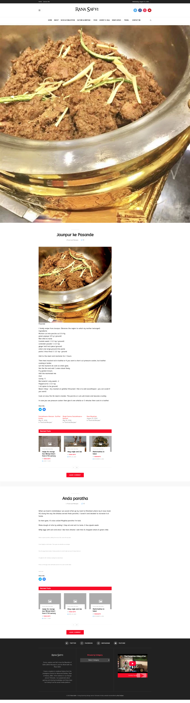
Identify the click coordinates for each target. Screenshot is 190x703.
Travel (126, 20)
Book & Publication (68, 20)
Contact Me (46, 1)
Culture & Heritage (83, 20)
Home (40, 1)
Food (95, 20)
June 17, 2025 (47, 461)
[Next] (76, 467)
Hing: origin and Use (74, 452)
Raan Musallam (92, 416)
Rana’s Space (116, 20)
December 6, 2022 (99, 459)
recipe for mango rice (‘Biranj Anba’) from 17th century (49, 454)
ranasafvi (97, 456)
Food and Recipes (72, 240)
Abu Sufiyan (120, 695)
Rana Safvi (47, 458)
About (56, 20)
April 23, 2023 (72, 456)
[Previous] (73, 467)
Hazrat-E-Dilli (104, 20)
